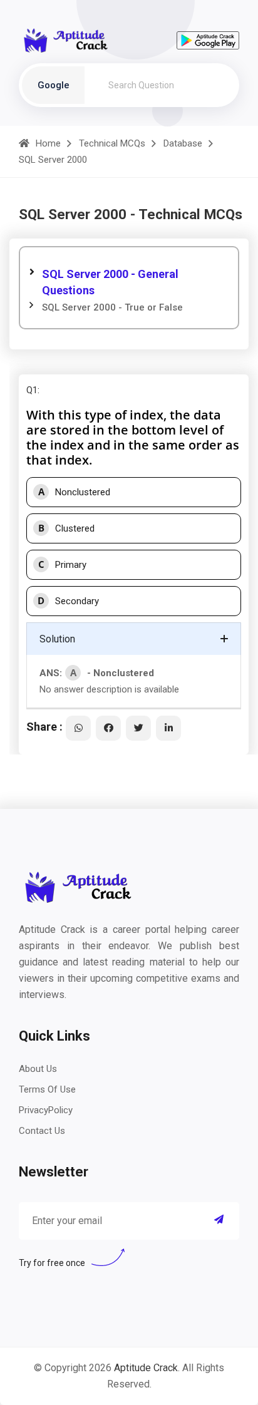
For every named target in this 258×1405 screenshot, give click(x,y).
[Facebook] (108, 728)
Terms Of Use (47, 1089)
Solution (57, 639)
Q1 (32, 390)
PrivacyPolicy (46, 1110)
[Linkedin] (168, 728)
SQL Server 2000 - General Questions (110, 282)
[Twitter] (138, 728)
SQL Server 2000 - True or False (112, 307)
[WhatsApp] (78, 728)
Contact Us (42, 1130)
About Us (38, 1068)
